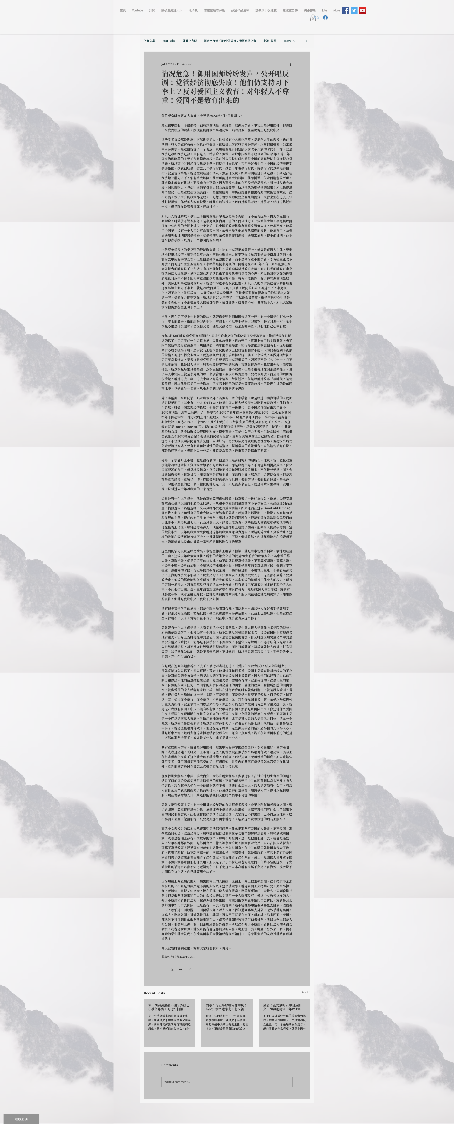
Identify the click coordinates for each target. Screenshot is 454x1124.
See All (305, 992)
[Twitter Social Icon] (354, 10)
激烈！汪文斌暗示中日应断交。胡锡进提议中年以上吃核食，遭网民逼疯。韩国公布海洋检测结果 (284, 1007)
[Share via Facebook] (163, 969)
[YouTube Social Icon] (362, 10)
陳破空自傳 (190, 41)
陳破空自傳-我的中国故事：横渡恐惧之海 (230, 41)
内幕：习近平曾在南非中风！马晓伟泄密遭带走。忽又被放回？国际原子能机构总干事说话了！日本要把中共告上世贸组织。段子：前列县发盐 (226, 1007)
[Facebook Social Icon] (345, 10)
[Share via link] (189, 969)
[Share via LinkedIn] (180, 969)
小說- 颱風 (269, 41)
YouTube (169, 41)
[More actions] (290, 64)
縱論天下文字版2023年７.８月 (179, 956)
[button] (306, 41)
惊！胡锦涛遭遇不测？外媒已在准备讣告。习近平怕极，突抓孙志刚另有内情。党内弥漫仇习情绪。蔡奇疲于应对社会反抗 (169, 1007)
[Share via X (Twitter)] (171, 969)
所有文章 (149, 41)
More (287, 41)
